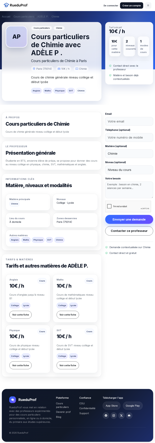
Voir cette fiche (20, 314)
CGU (82, 403)
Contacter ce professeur (129, 231)
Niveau (115, 162)
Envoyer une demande (129, 219)
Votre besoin (113, 178)
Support (84, 413)
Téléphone (117, 129)
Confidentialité (87, 408)
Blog (58, 416)
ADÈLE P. (42, 16)
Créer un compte (131, 5)
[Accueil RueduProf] (16, 5)
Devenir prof (63, 411)
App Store (112, 405)
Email (108, 113)
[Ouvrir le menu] (148, 5)
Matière (116, 146)
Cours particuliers (24, 16)
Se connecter (111, 5)
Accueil (6, 16)
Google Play (133, 405)
